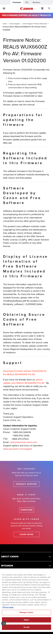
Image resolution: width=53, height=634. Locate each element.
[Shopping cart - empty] (42, 8)
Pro (27, 2)
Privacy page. (8, 607)
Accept (27, 627)
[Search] (49, 8)
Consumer (17, 2)
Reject (26, 620)
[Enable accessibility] (3, 623)
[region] (26, 600)
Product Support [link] (26, 484)
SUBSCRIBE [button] (27, 510)
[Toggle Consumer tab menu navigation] (4, 9)
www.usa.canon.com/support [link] (17, 448)
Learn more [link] (26, 534)
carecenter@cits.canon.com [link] (23, 442)
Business (36, 2)
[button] (26, 556)
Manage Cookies (26, 612)
